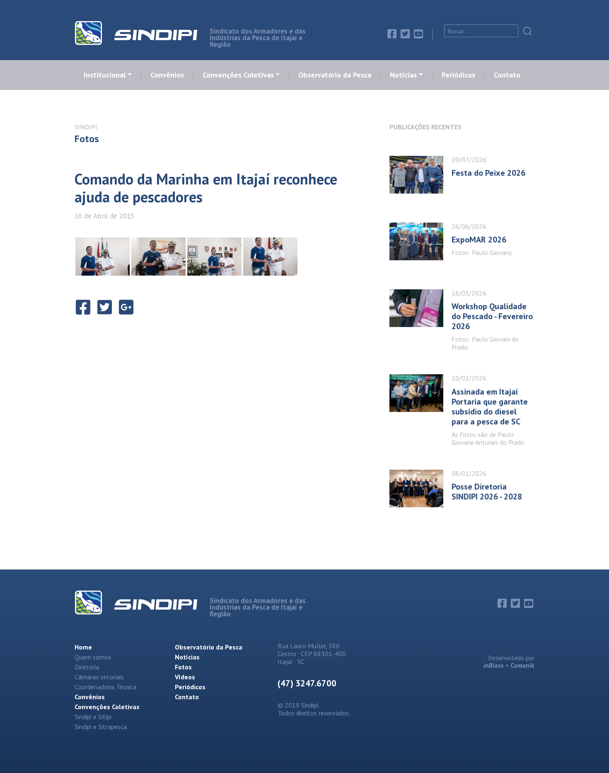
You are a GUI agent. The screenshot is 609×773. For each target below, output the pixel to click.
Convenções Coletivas (238, 75)
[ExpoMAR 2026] (420, 241)
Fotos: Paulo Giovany (482, 252)
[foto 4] (214, 256)
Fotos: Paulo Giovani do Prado (485, 343)
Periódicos (458, 75)
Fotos (183, 667)
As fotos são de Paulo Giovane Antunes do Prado (488, 438)
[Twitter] (405, 34)
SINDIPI (86, 127)
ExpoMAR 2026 (479, 239)
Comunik (522, 665)
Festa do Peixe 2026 (488, 172)
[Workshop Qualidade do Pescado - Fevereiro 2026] (420, 317)
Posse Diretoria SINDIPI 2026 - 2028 (487, 491)
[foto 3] (158, 256)
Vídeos (185, 677)
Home (83, 647)
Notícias (403, 75)
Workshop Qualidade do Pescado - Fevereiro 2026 (492, 316)
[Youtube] (418, 34)
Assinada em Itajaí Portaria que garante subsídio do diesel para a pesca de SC (490, 406)
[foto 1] (270, 256)
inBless (493, 665)
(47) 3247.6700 (307, 683)
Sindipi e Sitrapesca (101, 726)
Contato (507, 75)
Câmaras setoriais (99, 677)
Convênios (167, 75)
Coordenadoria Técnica (105, 687)
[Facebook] (391, 34)
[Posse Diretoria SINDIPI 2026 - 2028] (420, 488)
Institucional (105, 75)
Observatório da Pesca (334, 75)
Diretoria (87, 667)
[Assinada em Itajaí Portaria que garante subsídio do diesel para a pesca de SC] (420, 407)
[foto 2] (102, 256)
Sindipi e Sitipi (93, 716)
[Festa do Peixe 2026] (420, 175)
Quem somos (93, 657)
